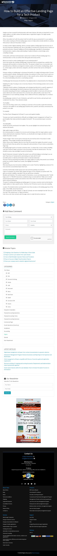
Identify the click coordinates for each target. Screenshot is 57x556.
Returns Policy (6, 508)
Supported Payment (7, 501)
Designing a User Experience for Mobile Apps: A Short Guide (20, 252)
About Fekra (5, 490)
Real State (10, 294)
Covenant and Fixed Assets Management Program (41, 497)
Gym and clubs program (35, 508)
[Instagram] (34, 484)
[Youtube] (31, 484)
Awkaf (9, 297)
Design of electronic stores (9, 519)
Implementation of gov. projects (10, 526)
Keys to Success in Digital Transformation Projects (18, 259)
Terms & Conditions (7, 497)
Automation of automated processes (11, 531)
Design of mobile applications (9, 524)
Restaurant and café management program (39, 503)
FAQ (30, 522)
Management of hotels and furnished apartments (40, 499)
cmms (9, 307)
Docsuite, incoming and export (36, 494)
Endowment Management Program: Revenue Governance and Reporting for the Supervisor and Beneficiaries (28, 356)
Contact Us (5, 510)
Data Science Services (8, 542)
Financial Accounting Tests (11, 316)
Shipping (5, 499)
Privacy (4, 506)
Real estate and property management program (40, 510)
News (4, 494)
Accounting (7, 331)
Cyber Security (6, 545)
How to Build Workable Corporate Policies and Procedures (19, 257)
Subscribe (7, 393)
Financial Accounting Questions (12, 313)
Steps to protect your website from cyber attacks (17, 255)
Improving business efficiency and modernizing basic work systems (14, 540)
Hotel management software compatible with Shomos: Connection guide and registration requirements (26, 360)
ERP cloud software (34, 490)
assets (9, 304)
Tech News (7, 270)
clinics (9, 291)
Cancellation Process (7, 503)
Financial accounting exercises (11, 319)
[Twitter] (25, 484)
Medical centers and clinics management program (41, 506)
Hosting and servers (7, 528)
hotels (9, 282)
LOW (8, 285)
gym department (8, 340)
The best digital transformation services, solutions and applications (15, 536)
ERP (8, 273)
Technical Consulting (7, 533)
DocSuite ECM (11, 301)
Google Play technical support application (39, 524)
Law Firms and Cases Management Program (39, 501)
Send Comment (10, 237)
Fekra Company (35, 553)
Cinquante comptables (9, 310)
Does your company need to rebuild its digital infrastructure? (20, 261)
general (6, 337)
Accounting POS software (35, 492)
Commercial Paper (8, 322)
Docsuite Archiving (12, 279)
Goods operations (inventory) (11, 325)
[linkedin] (28, 484)
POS (8, 276)
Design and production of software (10, 522)
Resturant (10, 288)
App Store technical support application (38, 526)
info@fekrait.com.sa (27, 458)
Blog (4, 492)
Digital (52, 202)
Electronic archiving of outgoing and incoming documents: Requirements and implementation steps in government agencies (27, 364)
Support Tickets (33, 519)
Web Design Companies (8, 517)
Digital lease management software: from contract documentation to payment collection (26, 352)
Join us (31, 532)
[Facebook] (22, 484)
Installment (7, 328)
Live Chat (32, 517)
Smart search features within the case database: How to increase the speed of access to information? (26, 369)
